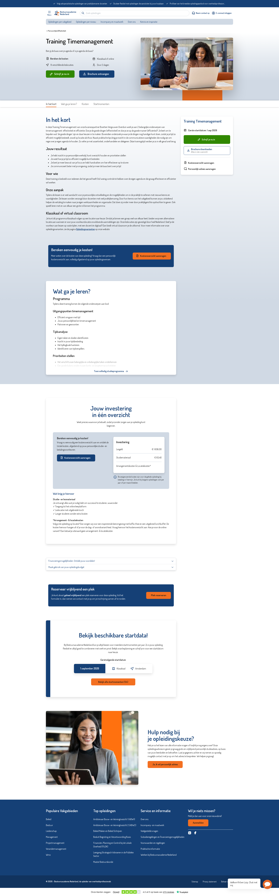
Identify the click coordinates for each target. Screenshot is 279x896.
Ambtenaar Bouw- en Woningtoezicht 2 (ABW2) (114, 825)
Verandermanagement (56, 848)
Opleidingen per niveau (86, 21)
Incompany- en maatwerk (152, 825)
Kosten (85, 104)
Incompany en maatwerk (112, 21)
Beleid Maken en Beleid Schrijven (107, 831)
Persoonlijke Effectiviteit (57, 31)
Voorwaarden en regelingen (153, 842)
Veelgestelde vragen (149, 831)
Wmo (48, 854)
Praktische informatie (150, 848)
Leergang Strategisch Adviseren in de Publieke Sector (113, 854)
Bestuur (49, 825)
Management (52, 836)
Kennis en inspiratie (149, 21)
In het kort (51, 104)
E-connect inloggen (224, 13)
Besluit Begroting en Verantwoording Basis (112, 836)
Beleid (48, 819)
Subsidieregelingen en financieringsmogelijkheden (162, 836)
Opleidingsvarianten (85, 229)
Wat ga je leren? (69, 104)
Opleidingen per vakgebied (59, 21)
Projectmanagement (55, 842)
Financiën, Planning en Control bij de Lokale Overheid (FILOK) (112, 844)
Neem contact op (203, 13)
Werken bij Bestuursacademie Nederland (159, 854)
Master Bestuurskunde (103, 861)
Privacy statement (210, 881)
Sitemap (195, 881)
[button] (267, 884)
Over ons (132, 21)
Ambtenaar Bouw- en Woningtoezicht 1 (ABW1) (114, 819)
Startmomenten (101, 104)
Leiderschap (51, 831)
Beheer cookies (227, 881)
